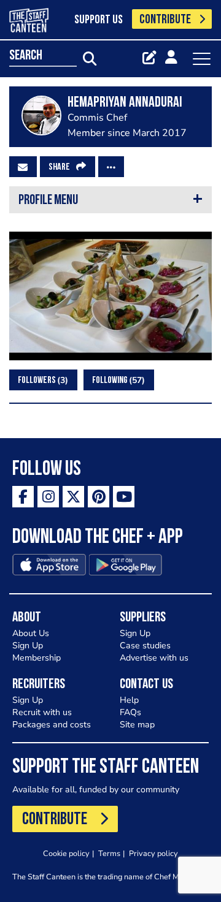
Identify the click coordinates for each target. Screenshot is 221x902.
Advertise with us (154, 658)
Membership (36, 658)
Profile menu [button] (48, 201)
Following (117, 380)
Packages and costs (51, 724)
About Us (30, 633)
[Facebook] (23, 496)
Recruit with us (42, 712)
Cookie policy (66, 853)
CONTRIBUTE (165, 19)
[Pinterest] (98, 496)
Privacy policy (153, 853)
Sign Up (27, 645)
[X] (73, 496)
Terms (109, 853)
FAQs (130, 712)
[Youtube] (123, 496)
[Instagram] (48, 496)
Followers (41, 380)
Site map (137, 724)
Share (59, 167)
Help (129, 700)
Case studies (145, 645)
